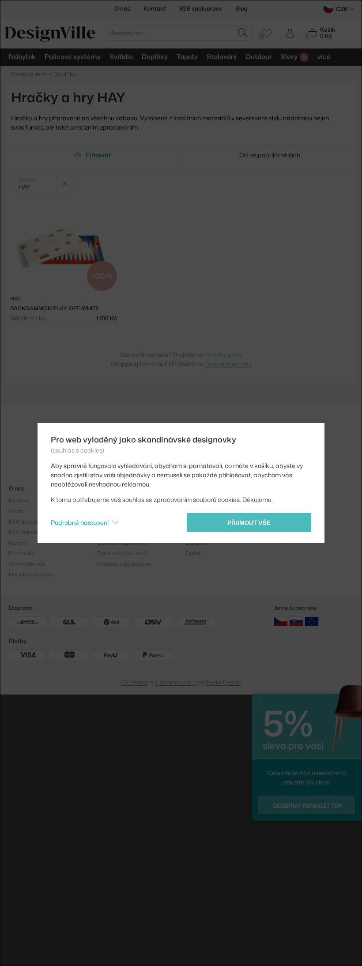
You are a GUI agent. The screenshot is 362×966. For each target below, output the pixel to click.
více (323, 56)
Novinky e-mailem (31, 574)
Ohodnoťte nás (27, 564)
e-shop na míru (175, 682)
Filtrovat (98, 155)
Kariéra (17, 542)
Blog (241, 8)
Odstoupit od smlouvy (124, 564)
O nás (122, 8)
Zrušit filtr (64, 184)
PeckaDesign (223, 682)
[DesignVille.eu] (312, 621)
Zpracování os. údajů (122, 553)
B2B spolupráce (200, 8)
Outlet (192, 553)
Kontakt (154, 8)
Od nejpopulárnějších (269, 155)
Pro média (21, 553)
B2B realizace (25, 532)
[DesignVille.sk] (296, 621)
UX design (134, 682)
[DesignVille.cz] (281, 621)
